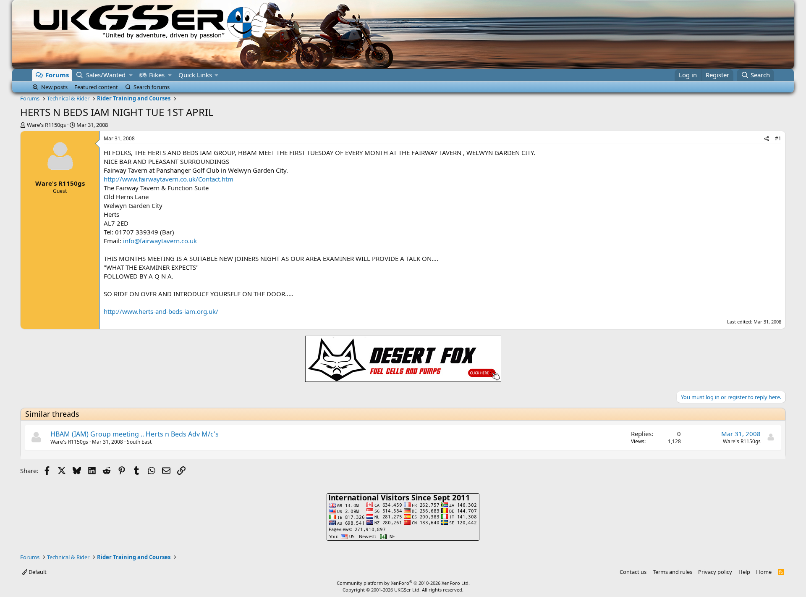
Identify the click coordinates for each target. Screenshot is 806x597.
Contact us (633, 572)
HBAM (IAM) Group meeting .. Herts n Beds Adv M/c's (134, 434)
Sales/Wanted (106, 75)
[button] (131, 75)
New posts (54, 87)
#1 (778, 138)
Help (744, 572)
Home (764, 572)
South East (139, 441)
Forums (57, 75)
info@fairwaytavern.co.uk (160, 241)
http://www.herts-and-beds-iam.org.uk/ (161, 311)
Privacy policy (715, 572)
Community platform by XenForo (403, 583)
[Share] (766, 139)
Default (37, 572)
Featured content (96, 87)
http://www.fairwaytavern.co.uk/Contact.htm (168, 179)
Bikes (157, 75)
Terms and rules (672, 572)
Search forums (151, 87)
